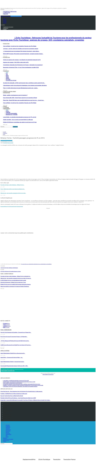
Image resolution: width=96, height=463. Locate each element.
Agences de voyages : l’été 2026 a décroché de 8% (16, 62)
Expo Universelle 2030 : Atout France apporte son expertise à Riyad (20, 97)
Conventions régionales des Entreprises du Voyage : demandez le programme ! (23, 65)
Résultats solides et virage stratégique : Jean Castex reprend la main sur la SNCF (18, 398)
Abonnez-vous (6, 440)
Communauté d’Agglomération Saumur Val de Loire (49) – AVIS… (14, 365)
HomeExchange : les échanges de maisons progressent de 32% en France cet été (19, 381)
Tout (7, 72)
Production (6, 43)
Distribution (6, 57)
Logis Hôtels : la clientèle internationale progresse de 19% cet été (19, 117)
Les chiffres (5, 140)
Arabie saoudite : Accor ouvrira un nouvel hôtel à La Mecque (18, 119)
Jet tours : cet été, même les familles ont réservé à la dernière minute (20, 48)
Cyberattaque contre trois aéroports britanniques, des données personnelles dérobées (25, 85)
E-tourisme (6, 107)
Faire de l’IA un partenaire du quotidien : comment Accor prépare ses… (16, 332)
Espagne (11, 206)
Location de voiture (11, 80)
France (5, 106)
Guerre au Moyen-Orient (9, 91)
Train (7, 77)
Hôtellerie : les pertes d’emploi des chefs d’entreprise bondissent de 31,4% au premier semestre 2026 (23, 385)
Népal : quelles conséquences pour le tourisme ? (15, 95)
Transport (6, 71)
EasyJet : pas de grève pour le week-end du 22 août (12, 395)
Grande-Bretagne (16, 206)
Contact (4, 441)
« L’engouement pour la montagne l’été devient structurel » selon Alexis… (21, 51)
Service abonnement (7, 410)
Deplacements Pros (7, 414)
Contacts (5, 407)
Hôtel (7, 111)
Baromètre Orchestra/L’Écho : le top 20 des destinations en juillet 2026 (21, 67)
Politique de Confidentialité (9, 405)
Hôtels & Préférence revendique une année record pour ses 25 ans (20, 122)
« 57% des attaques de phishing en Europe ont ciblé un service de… (15, 340)
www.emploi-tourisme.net (7, 370)
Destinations (6, 92)
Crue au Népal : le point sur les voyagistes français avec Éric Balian (19, 46)
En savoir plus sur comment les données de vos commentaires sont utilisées (36, 264)
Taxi (7, 74)
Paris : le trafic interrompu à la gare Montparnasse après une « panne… (20, 88)
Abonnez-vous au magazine (16, 16)
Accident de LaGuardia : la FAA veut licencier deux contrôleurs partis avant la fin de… (24, 83)
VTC (7, 73)
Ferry (7, 75)
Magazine (5, 438)
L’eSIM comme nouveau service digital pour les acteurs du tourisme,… (16, 345)
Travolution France (7, 416)
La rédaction (6, 12)
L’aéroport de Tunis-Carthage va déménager (9, 267)
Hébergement (6, 108)
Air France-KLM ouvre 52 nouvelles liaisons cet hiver (11, 271)
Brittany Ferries (7, 206)
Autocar (8, 79)
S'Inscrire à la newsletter (5, 16)
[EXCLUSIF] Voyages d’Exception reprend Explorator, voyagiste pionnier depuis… (23, 53)
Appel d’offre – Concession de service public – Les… (12, 357)
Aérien (7, 78)
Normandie (10, 140)
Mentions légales (7, 403)
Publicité (5, 14)
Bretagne (2, 206)
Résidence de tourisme (11, 114)
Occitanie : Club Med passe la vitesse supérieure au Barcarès (14, 393)
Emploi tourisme (6, 418)
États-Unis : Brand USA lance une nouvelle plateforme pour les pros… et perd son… (23, 100)
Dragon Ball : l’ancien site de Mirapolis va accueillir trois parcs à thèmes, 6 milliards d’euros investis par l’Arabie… (25, 400)
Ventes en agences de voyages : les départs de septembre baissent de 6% (22, 59)
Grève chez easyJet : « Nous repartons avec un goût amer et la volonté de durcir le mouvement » (22, 391)
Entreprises (8, 430)
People (7, 436)
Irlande (21, 206)
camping (8, 112)
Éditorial (7, 432)
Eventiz (4, 412)
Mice (7, 435)
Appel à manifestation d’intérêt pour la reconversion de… (13, 353)
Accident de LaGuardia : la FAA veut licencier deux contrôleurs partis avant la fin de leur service (21, 384)
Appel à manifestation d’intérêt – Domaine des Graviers (12, 361)
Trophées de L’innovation (8, 439)
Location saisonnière (11, 113)
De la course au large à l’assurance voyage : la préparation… (14, 336)
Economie (8, 425)
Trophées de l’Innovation (9, 11)
